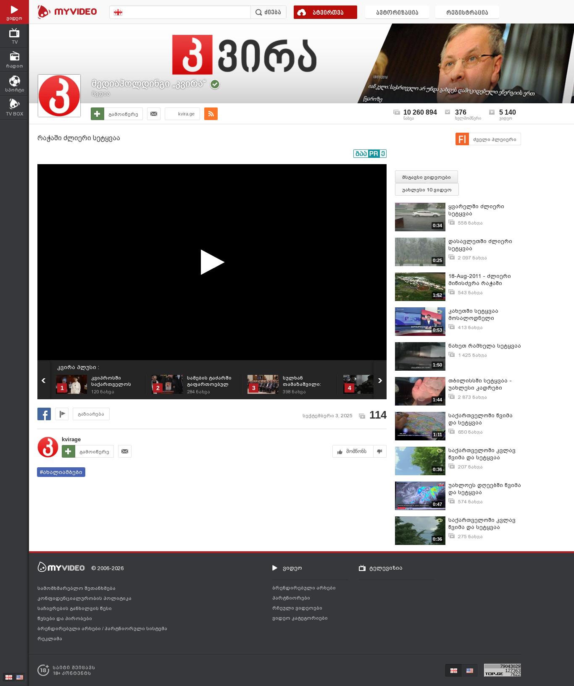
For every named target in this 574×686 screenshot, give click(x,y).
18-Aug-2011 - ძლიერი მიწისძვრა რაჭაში (479, 279)
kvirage (71, 439)
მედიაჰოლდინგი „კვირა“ (149, 83)
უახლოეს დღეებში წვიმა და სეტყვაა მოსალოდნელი (484, 489)
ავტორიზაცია (397, 13)
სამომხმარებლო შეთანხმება (76, 588)
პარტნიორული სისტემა (136, 628)
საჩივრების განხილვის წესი (74, 608)
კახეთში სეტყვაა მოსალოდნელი (473, 314)
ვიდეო (292, 568)
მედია (101, 93)
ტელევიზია (386, 568)
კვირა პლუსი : (78, 367)
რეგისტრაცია (467, 13)
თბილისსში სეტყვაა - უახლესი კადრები (480, 384)
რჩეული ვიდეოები (297, 607)
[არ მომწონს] (380, 451)
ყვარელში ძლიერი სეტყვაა (476, 210)
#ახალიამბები (61, 472)
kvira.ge (186, 113)
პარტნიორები (291, 597)
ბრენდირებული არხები (69, 628)
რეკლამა (49, 638)
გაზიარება (91, 414)
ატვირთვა (328, 13)
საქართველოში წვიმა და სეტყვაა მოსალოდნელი (480, 419)
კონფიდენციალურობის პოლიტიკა (84, 598)
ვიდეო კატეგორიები (300, 618)
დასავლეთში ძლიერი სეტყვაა (480, 244)
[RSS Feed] (211, 113)
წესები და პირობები (64, 618)
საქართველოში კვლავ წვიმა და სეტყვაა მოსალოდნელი (482, 454)
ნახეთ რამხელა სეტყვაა (484, 346)
